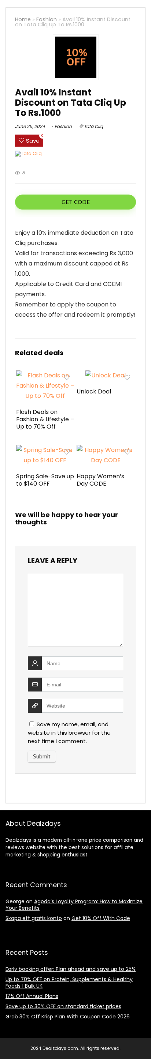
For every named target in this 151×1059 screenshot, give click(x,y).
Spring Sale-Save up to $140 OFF (45, 480)
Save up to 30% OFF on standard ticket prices (63, 1006)
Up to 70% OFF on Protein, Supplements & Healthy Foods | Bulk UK (69, 983)
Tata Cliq (93, 126)
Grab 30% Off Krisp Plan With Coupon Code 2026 (67, 1016)
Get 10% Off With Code (100, 918)
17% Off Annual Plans (31, 996)
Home (23, 19)
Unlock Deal (94, 391)
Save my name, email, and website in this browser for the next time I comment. (69, 732)
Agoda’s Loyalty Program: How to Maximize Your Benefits (74, 905)
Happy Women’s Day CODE (100, 480)
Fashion (46, 19)
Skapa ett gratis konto (33, 918)
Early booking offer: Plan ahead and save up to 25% (70, 969)
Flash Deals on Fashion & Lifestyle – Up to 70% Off (45, 419)
